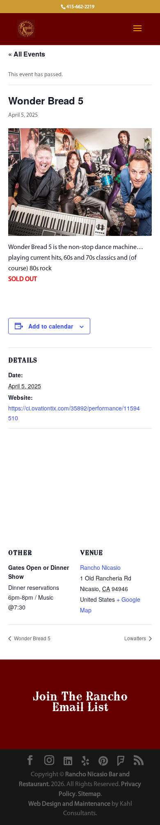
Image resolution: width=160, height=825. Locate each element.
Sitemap (89, 794)
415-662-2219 (80, 7)
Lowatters (135, 638)
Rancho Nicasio (100, 567)
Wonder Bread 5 (31, 638)
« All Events (26, 54)
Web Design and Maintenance (69, 804)
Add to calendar (50, 326)
